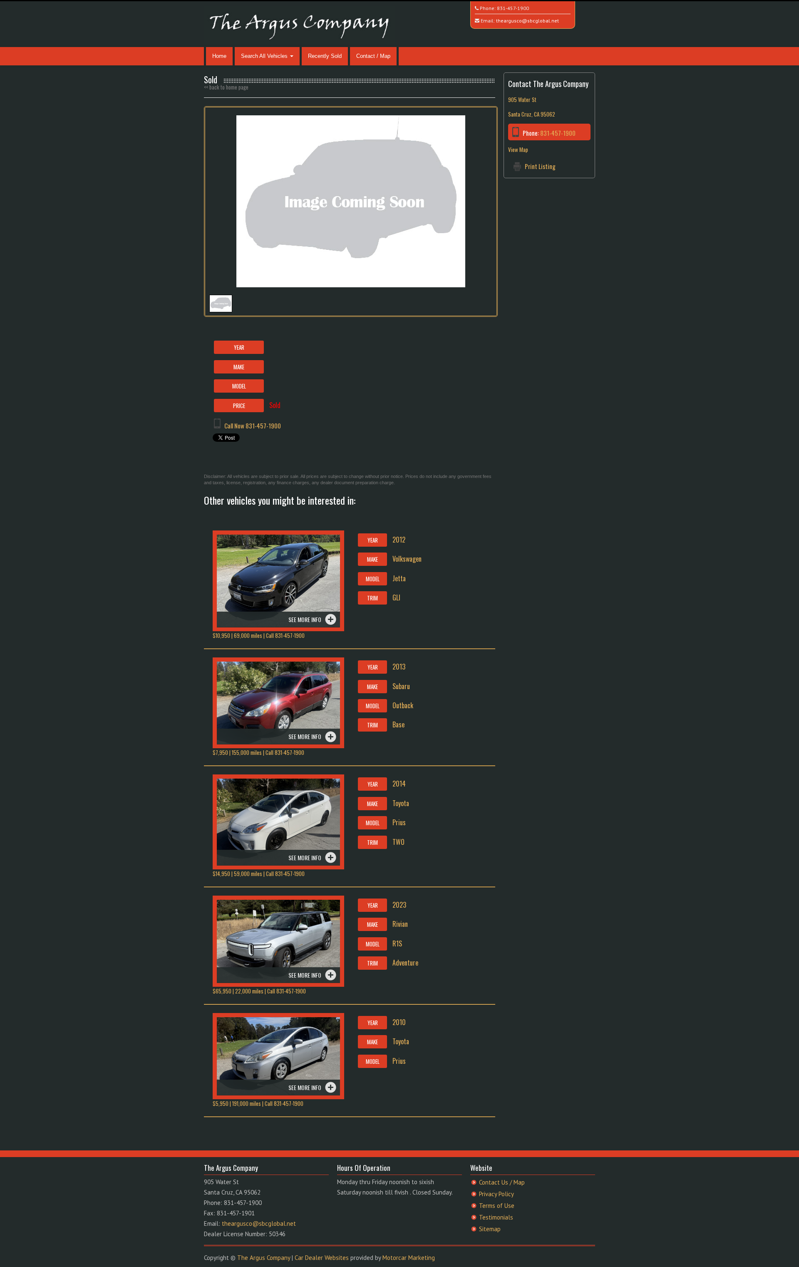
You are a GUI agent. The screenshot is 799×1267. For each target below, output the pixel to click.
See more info (304, 619)
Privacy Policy (496, 1194)
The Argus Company (263, 1258)
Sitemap (490, 1229)
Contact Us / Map (502, 1182)
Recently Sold (325, 56)
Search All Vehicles (265, 56)
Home (219, 56)
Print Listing (540, 166)
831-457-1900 (513, 8)
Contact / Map (373, 56)
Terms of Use (496, 1206)
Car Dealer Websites (322, 1258)
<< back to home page (226, 87)
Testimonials (496, 1217)
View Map (518, 149)
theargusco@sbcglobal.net (527, 20)
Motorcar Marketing (408, 1258)
